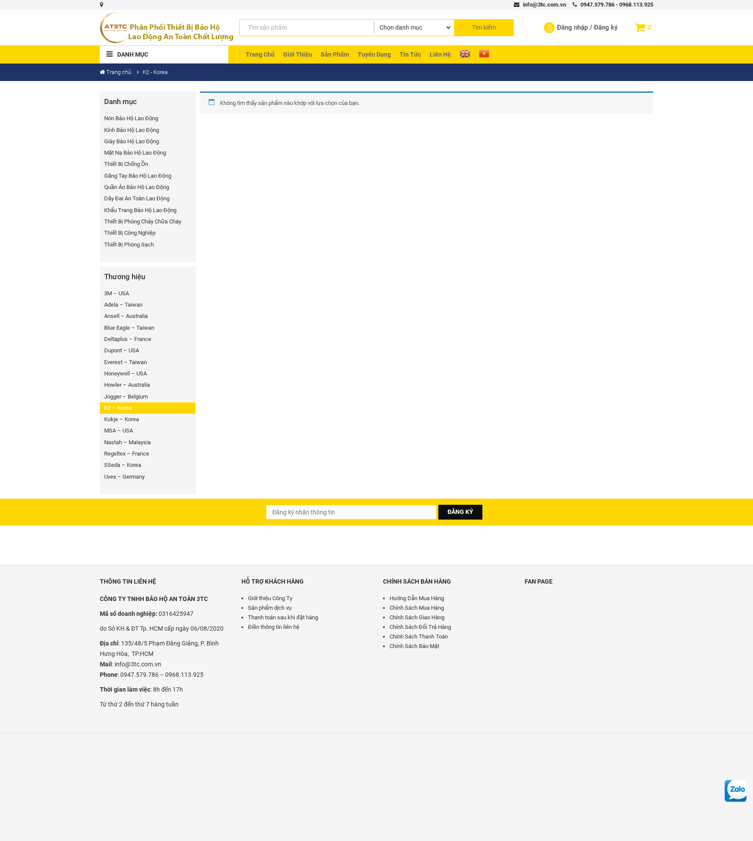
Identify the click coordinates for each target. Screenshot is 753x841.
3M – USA (116, 293)
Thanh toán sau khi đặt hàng (283, 617)
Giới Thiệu (297, 54)
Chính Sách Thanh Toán (419, 636)
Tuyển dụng (374, 54)
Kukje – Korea (121, 419)
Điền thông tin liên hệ (273, 627)
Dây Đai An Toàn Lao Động (137, 198)
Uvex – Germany (124, 476)
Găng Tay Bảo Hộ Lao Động (137, 175)
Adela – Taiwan (123, 304)
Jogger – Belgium (126, 396)
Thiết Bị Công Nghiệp (130, 233)
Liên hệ (440, 54)
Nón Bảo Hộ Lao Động (131, 118)
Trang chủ (260, 54)
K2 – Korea (118, 408)
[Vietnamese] (484, 53)
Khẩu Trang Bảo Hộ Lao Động (140, 210)
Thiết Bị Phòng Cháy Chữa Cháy (142, 221)
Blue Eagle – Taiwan (129, 327)
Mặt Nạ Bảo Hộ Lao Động (135, 152)
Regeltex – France (126, 453)
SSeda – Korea (122, 465)
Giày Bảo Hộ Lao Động (131, 141)
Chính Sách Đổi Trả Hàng (420, 627)
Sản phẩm (335, 54)
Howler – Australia (127, 385)
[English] (465, 53)
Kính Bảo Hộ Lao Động (131, 130)
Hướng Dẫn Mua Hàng (417, 598)
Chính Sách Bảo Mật (414, 646)
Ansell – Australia (126, 316)
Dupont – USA (121, 350)
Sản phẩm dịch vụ (270, 608)
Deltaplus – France (127, 339)
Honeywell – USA (125, 373)
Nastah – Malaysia (127, 442)
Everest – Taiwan (125, 362)
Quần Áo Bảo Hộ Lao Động (136, 187)
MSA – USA (118, 430)
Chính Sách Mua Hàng (417, 608)
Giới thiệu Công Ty (270, 598)
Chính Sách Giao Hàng (417, 617)
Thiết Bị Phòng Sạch (129, 244)
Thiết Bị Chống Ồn (126, 164)
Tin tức (410, 54)
